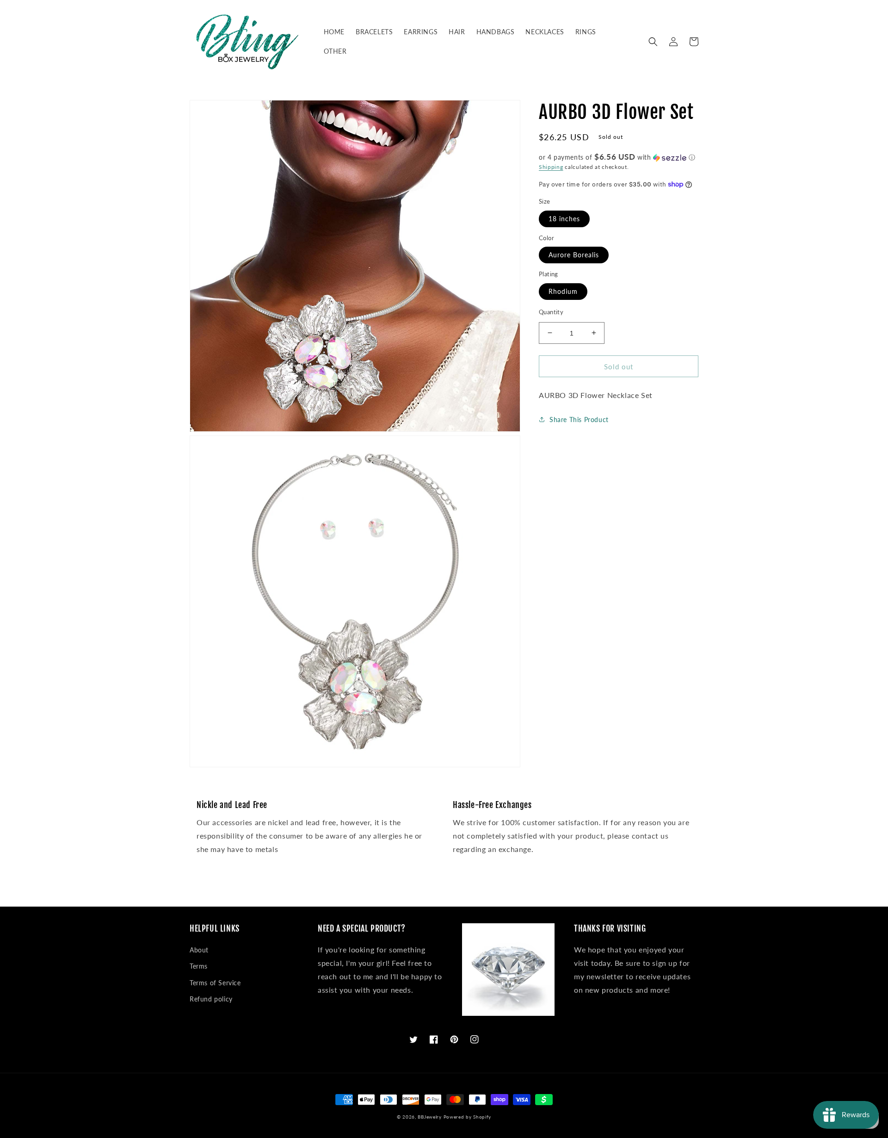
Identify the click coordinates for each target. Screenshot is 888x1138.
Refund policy (211, 999)
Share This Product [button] (579, 419)
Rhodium (563, 291)
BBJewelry (429, 1116)
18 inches (564, 218)
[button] (653, 41)
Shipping (551, 166)
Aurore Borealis (574, 255)
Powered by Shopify (468, 1116)
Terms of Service (215, 983)
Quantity (551, 311)
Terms (199, 966)
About (199, 950)
